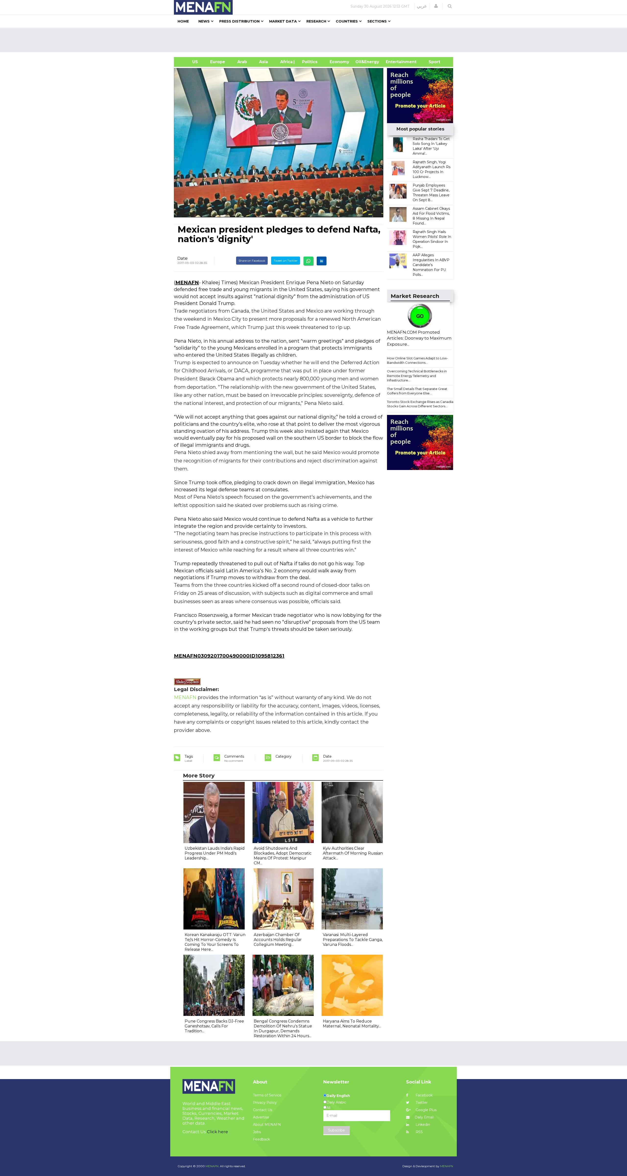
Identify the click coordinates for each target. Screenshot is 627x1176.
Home (183, 21)
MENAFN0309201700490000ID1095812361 (229, 656)
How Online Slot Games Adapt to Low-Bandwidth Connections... (417, 360)
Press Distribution (239, 21)
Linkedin (422, 1124)
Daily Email (424, 1117)
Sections (377, 21)
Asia (263, 61)
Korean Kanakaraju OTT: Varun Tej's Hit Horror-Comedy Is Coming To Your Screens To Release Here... (215, 942)
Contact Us (262, 1110)
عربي (422, 6)
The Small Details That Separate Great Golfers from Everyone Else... (417, 391)
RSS (419, 1132)
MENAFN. (212, 1166)
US (189, 61)
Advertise (261, 1117)
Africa (286, 61)
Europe (217, 61)
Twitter (421, 1102)
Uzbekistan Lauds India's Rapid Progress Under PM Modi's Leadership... (215, 853)
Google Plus (425, 1110)
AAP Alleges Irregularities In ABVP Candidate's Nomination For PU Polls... (431, 265)
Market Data (283, 21)
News (204, 21)
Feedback (261, 1139)
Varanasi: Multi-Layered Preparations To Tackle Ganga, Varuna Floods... (353, 939)
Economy (339, 61)
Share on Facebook (252, 260)
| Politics (308, 61)
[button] (436, 6)
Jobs (257, 1132)
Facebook (424, 1095)
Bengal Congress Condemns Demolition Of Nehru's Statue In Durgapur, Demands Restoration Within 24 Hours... (283, 1028)
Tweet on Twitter (286, 260)
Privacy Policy (265, 1102)
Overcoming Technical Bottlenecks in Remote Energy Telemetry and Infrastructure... (417, 375)
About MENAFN (267, 1124)
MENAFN (187, 282)
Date (182, 258)
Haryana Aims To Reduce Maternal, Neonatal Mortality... (352, 1023)
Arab (242, 61)
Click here (217, 1131)
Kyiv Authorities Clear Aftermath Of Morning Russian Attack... (353, 853)
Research (316, 21)
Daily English (338, 1096)
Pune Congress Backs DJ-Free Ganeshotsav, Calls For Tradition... (214, 1026)
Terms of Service (267, 1095)
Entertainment (393, 61)
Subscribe (336, 1130)
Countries (347, 21)
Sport (431, 61)
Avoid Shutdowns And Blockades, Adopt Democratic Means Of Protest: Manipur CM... (283, 855)
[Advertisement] (315, 40)
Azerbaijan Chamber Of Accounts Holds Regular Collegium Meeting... (278, 939)
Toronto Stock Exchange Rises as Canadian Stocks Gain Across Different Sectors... (421, 404)
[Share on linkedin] (321, 261)
